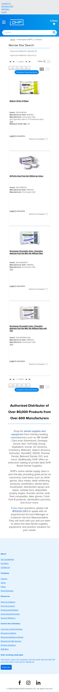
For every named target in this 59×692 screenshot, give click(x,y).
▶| (30, 61)
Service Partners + (8, 618)
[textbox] (24, 32)
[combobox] (26, 32)
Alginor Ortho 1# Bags (19, 101)
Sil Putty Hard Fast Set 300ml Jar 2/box (26, 176)
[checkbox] (34, 40)
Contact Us (6, 3)
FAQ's (3, 587)
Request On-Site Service (11, 641)
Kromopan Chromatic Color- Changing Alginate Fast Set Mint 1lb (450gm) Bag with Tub (28, 328)
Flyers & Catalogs (8, 602)
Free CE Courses (8, 606)
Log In (4, 12)
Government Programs (10, 614)
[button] (54, 32)
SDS (11, 122)
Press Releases (7, 591)
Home (12, 39)
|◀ (10, 61)
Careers (4, 579)
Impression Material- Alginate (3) (23, 51)
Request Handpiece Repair (12, 637)
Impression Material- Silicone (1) (23, 55)
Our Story (5, 563)
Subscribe (6, 667)
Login (12, 136)
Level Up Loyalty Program (11, 629)
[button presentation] (49, 61)
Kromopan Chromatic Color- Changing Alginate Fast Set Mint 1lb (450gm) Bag (26, 252)
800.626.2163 (7, 6)
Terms (3, 583)
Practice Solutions (8, 645)
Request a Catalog (8, 633)
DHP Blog (5, 9)
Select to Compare (37, 139)
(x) (31, 39)
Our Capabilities (7, 559)
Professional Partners (9, 610)
